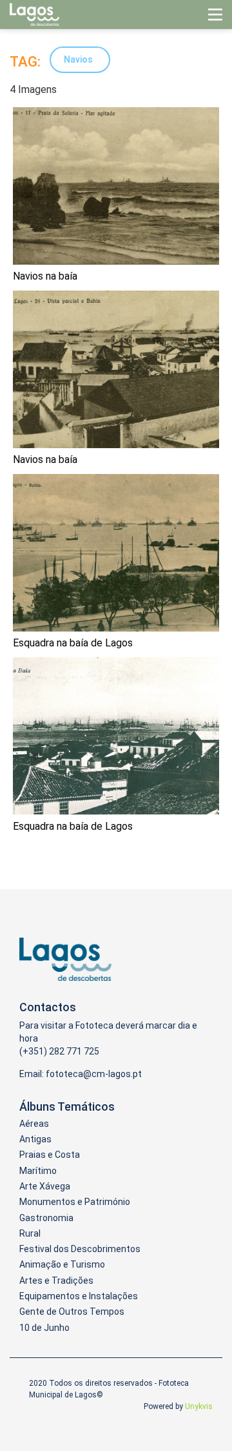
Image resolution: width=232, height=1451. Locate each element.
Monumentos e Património (74, 1202)
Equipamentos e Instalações (78, 1296)
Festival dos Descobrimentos (79, 1249)
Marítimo (38, 1171)
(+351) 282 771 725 (59, 1051)
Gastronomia (46, 1218)
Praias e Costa (49, 1154)
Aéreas (34, 1123)
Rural (30, 1233)
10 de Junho (44, 1327)
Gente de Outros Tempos (71, 1311)
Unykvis (199, 1406)
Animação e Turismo (62, 1264)
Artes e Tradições (56, 1280)
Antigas (35, 1139)
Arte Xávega (44, 1186)
